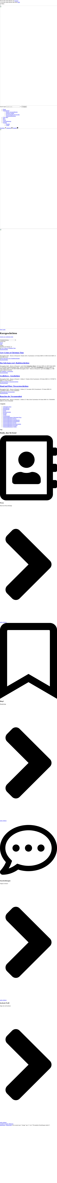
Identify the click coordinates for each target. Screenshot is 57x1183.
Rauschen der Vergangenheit (11, 396)
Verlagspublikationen (11, 116)
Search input (3, 106)
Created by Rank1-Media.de (6, 1123)
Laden (3, 329)
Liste (1, 344)
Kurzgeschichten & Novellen (13, 114)
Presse (4, 120)
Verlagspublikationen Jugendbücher (11, 420)
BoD (19, 2)
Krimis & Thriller (10, 113)
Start (1, 329)
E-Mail (7, 125)
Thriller (4, 414)
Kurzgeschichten (4, 349)
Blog (4, 118)
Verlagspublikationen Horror (9, 418)
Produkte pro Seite (4, 346)
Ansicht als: (2, 341)
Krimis (4, 410)
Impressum (2, 1125)
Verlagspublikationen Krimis (9, 422)
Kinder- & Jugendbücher (12, 112)
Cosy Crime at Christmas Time (12, 353)
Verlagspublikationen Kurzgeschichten (12, 424)
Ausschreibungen (7, 121)
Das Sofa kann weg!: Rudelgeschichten (14, 363)
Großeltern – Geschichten (10, 376)
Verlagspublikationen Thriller (10, 426)
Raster (1, 342)
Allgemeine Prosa (7, 406)
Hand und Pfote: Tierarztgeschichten (14, 386)
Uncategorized (6, 416)
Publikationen (6, 110)
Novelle (5, 413)
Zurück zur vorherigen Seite (6, 336)
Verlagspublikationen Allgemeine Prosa (12, 417)
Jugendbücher (6, 408)
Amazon (16, 0)
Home (4, 109)
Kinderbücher (6, 409)
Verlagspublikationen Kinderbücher (11, 421)
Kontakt (5, 122)
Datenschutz (9, 1125)
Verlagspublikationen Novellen (10, 425)
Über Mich (5, 117)
